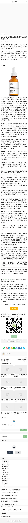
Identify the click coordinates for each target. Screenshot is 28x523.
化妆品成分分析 (5, 464)
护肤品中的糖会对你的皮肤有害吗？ (21, 360)
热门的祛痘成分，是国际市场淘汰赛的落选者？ (11, 489)
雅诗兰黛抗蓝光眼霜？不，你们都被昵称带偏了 (6, 360)
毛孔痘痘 (4, 476)
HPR (7, 171)
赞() (11, 41)
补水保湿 (4, 482)
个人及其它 (4, 461)
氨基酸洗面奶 (5, 478)
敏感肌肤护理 (5, 474)
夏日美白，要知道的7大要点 (7, 399)
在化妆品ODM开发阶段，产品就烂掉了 (9, 495)
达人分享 (4, 483)
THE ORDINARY (7, 280)
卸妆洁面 (4, 466)
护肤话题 (4, 472)
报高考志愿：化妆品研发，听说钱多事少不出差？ (11, 509)
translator (8, 353)
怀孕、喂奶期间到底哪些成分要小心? (9, 504)
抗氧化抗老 (4, 468)
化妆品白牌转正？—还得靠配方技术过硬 (9, 501)
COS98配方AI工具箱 (5, 516)
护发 (3, 470)
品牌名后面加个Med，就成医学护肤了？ (9, 492)
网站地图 (19, 521)
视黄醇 (22, 130)
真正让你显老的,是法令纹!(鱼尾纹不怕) (9, 498)
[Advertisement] (14, 19)
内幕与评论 (3, 33)
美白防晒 (4, 480)
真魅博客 (14, 2)
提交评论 (23, 429)
